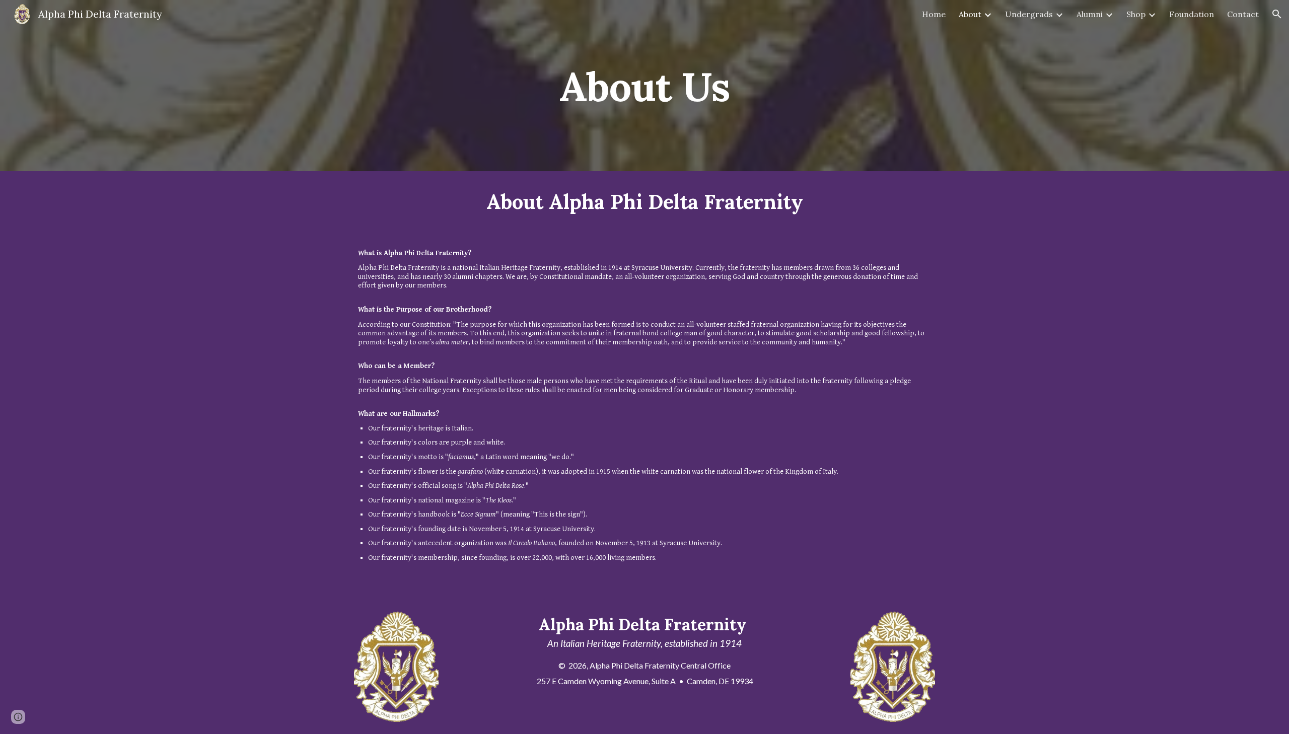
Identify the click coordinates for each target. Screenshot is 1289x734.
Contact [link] (1243, 14)
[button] (1277, 14)
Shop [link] (1135, 14)
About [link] (970, 14)
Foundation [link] (1191, 14)
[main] (644, 85)
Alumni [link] (1090, 14)
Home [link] (934, 14)
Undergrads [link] (1029, 14)
